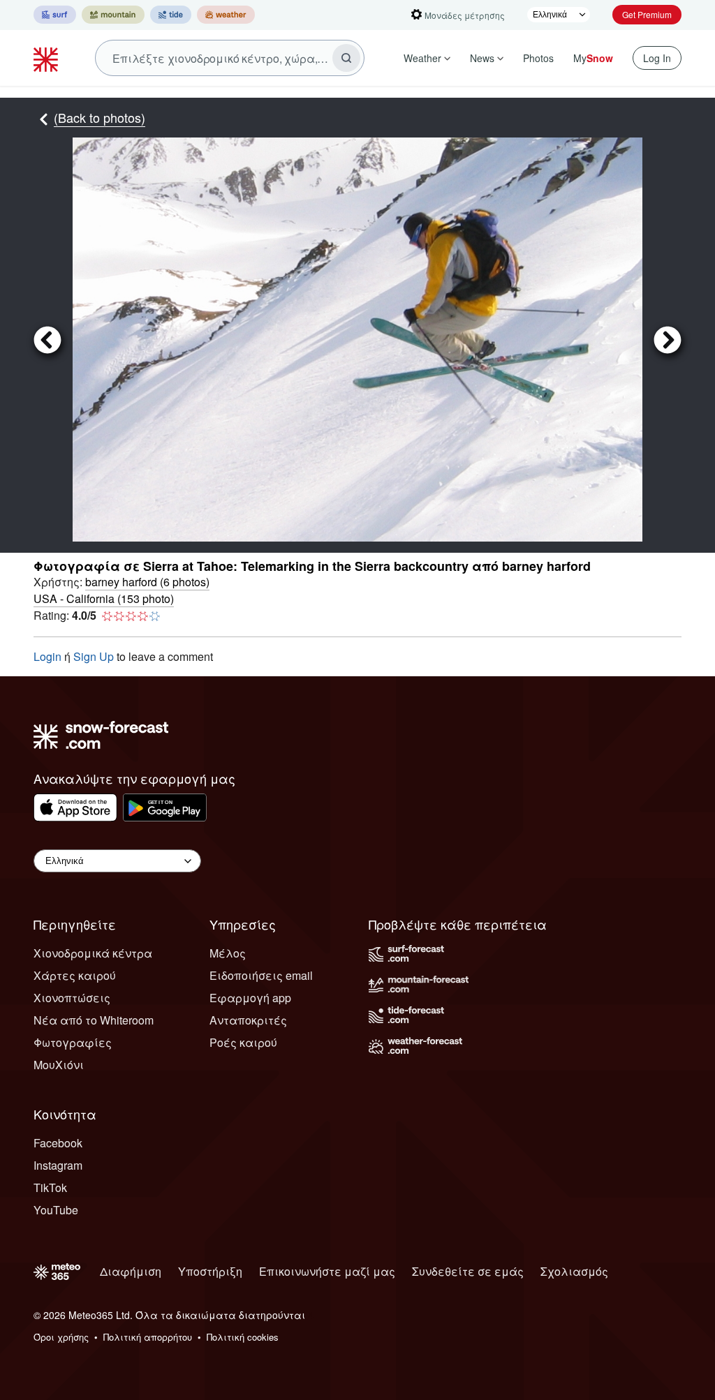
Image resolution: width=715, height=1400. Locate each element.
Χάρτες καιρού (75, 975)
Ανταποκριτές (248, 1020)
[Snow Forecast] (47, 58)
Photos (538, 58)
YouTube (56, 1210)
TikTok (50, 1187)
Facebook (58, 1143)
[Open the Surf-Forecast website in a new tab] (55, 15)
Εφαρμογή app (250, 998)
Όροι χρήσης (61, 1336)
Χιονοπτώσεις (72, 998)
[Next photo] (661, 339)
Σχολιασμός (574, 1271)
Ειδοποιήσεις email (261, 975)
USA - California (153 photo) (104, 598)
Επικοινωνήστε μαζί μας (327, 1271)
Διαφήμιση (130, 1271)
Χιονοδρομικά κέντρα (93, 953)
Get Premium (647, 14)
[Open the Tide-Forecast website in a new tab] (170, 15)
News (482, 58)
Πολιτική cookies (243, 1336)
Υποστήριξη (210, 1271)
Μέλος (227, 953)
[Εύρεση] (346, 58)
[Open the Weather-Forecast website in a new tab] (226, 15)
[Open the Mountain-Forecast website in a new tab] (113, 15)
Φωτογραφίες (73, 1042)
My (593, 58)
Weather (422, 58)
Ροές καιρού (243, 1042)
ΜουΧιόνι (59, 1065)
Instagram (58, 1165)
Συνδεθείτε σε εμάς (468, 1271)
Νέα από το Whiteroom (94, 1020)
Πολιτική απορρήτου (147, 1336)
